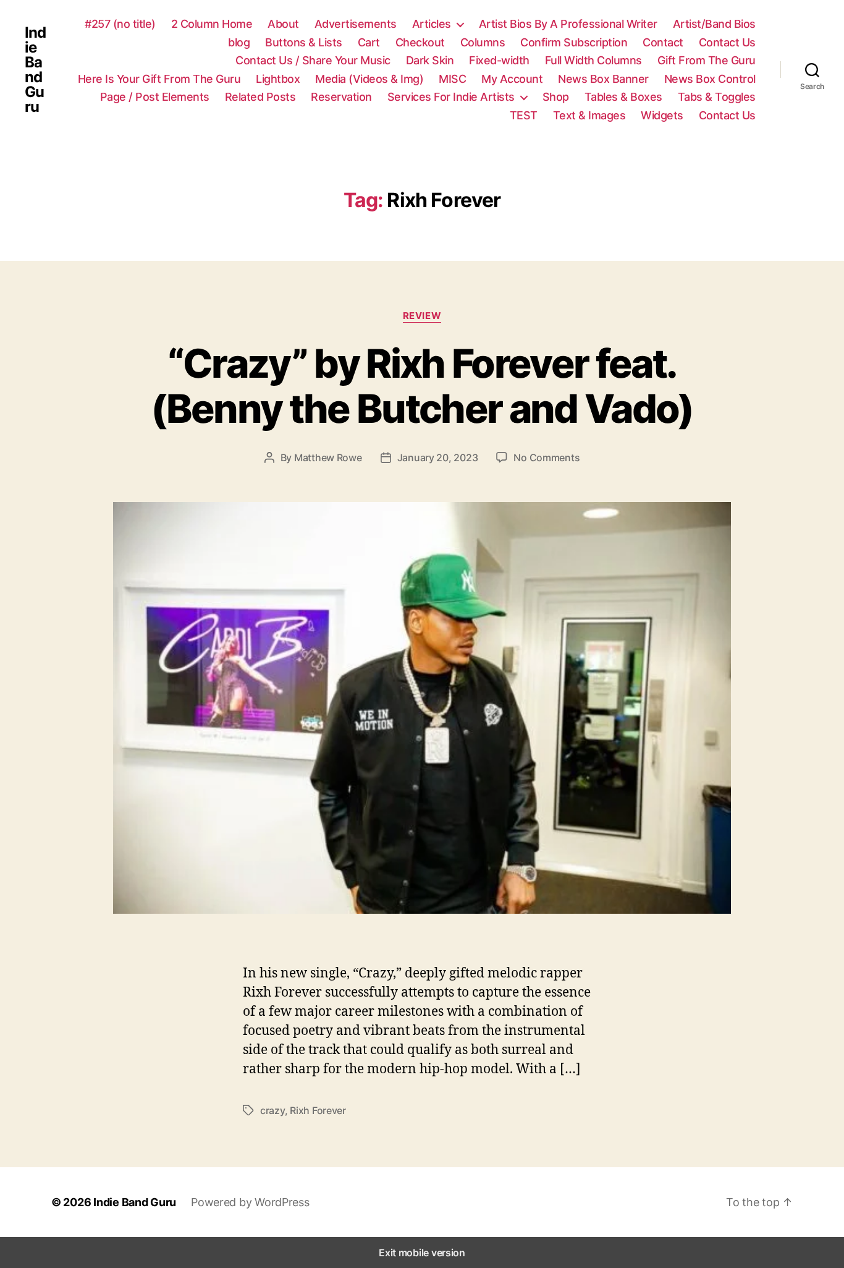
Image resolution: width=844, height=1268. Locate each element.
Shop (555, 96)
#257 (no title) (120, 23)
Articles (431, 23)
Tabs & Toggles (717, 96)
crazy (272, 1110)
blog (239, 42)
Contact (663, 42)
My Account (511, 78)
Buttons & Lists (303, 42)
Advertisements (355, 23)
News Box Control (710, 78)
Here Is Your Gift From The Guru (159, 78)
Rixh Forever (318, 1110)
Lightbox (278, 78)
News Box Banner (603, 78)
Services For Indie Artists (451, 96)
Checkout (420, 42)
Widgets (662, 115)
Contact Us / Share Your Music (312, 60)
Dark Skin (430, 60)
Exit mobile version (422, 1252)
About (283, 23)
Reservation (341, 96)
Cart (369, 42)
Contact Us (727, 42)
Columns (482, 42)
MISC (452, 78)
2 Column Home (212, 23)
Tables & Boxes (623, 96)
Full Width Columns (593, 60)
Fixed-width (499, 60)
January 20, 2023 (437, 457)
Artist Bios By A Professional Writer (568, 23)
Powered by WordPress (250, 1202)
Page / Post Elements (154, 96)
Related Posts (260, 96)
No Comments (546, 457)
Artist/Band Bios (714, 23)
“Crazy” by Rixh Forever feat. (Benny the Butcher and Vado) (422, 385)
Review (422, 315)
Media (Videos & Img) (369, 78)
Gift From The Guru (706, 60)
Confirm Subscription (573, 42)
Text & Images (589, 115)
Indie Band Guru (35, 69)
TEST (524, 115)
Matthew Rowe (328, 457)
